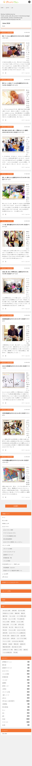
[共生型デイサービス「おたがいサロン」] (9, 2)
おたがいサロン (5, 526)
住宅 (15, 713)
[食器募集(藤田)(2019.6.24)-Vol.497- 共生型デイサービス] (13, 333)
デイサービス (15, 722)
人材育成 (15, 689)
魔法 (23, 613)
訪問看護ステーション (15, 661)
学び (5, 627)
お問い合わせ (5, 577)
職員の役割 (6, 646)
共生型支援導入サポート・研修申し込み (11, 564)
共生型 (15, 719)
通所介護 (15, 665)
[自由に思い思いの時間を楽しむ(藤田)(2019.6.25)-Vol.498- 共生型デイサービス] (13, 286)
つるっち (12, 616)
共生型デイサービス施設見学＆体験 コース (12, 570)
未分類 (15, 725)
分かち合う (6, 610)
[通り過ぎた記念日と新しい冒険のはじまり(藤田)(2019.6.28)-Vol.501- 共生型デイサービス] (13, 144)
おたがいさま (21, 630)
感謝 (17, 613)
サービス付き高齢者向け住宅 (9, 536)
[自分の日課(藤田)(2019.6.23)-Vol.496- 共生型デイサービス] (13, 380)
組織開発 (15, 682)
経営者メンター (15, 686)
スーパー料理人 (21, 616)
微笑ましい (18, 649)
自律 (14, 610)
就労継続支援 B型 (7, 557)
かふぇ (15, 710)
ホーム (3, 517)
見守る (21, 624)
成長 (5, 632)
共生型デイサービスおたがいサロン (10, 582)
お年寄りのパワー (8, 649)
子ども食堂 (20, 619)
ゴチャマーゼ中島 (6, 545)
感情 (5, 644)
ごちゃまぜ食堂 (6, 560)
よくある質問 (5, 573)
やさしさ (6, 621)
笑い (11, 627)
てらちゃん (12, 630)
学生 (5, 630)
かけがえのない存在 (17, 641)
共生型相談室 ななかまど (9, 567)
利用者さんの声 (5, 523)
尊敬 (16, 644)
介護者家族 (15, 704)
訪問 (13, 638)
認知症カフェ (15, 635)
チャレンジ (6, 641)
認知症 (22, 644)
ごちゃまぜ (15, 680)
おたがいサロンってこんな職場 (17, 632)
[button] (26, 2)
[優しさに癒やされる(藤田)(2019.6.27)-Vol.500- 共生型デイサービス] (13, 192)
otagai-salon (27, 120)
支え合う (6, 638)
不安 (15, 652)
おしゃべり (12, 619)
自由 (23, 635)
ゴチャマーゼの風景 (7, 548)
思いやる (21, 610)
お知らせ (6, 624)
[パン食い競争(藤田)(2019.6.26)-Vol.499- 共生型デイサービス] (13, 239)
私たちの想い (5, 520)
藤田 (5, 616)
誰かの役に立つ (16, 646)
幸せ (5, 619)
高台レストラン (19, 627)
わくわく (20, 621)
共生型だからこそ (8, 613)
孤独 (26, 649)
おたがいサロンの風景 (8, 530)
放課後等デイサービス (8, 554)
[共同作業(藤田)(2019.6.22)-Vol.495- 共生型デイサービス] (13, 427)
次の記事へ (16, 506)
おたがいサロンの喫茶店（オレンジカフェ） (13, 542)
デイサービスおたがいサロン (9, 533)
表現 (13, 621)
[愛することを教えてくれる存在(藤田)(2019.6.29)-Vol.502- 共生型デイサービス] (13, 97)
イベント (13, 624)
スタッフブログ (21, 638)
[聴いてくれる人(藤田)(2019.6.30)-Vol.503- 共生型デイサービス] (13, 50)
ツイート (3, 602)
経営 (15, 716)
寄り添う (6, 635)
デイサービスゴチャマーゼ (9, 551)
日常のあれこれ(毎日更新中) (7, 32)
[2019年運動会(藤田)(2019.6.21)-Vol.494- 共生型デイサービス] (13, 474)
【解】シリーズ (15, 695)
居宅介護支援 (15, 707)
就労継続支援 (15, 677)
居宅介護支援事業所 (7, 539)
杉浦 (10, 644)
